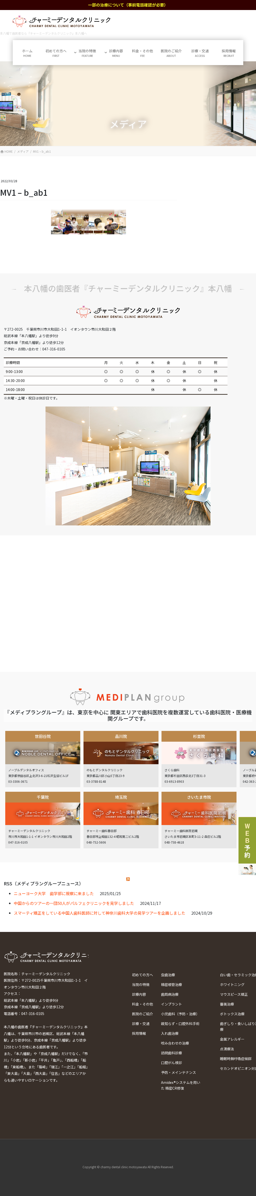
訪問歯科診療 (171, 1052)
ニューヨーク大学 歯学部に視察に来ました (54, 893)
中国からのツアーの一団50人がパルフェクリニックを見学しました (74, 903)
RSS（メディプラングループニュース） (44, 883)
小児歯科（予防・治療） (180, 1013)
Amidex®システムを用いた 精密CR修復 (180, 1085)
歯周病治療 (169, 994)
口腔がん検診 (171, 1062)
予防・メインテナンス (178, 1072)
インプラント (171, 1004)
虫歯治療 (168, 974)
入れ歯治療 (169, 1033)
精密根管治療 (171, 984)
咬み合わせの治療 (175, 1043)
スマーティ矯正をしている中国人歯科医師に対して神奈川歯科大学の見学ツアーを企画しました (99, 913)
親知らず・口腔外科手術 (180, 1023)
